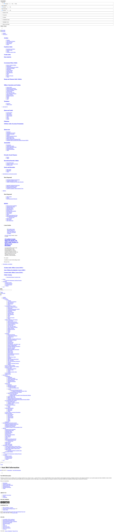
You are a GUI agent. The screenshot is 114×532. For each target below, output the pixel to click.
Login (1, 292)
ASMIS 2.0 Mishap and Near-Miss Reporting (15, 181)
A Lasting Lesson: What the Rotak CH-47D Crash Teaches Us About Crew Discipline (11, 242)
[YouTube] (6, 503)
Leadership (5, 497)
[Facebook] (4, 503)
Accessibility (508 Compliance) (9, 519)
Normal (6, 3)
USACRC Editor (8, 235)
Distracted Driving (6, 486)
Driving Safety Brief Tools (8, 485)
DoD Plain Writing (6, 523)
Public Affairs (5, 509)
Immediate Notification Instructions (13, 179)
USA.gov (4, 528)
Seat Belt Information (7, 487)
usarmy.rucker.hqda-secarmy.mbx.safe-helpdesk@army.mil (14, 511)
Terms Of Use (15, 530)
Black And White (6, 24)
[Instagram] (8, 503)
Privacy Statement (8, 530)
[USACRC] (2, 30)
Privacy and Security (7, 527)
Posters (7, 197)
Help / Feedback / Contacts (8, 507)
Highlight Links (6, 22)
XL (12, 3)
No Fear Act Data (6, 526)
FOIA (4, 524)
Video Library (9, 196)
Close (5, 26)
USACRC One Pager (7, 495)
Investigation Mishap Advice (11, 180)
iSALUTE (5, 525)
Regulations (5, 483)
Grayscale (5, 14)
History (4, 496)
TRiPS (4, 488)
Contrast (4, 17)
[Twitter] (1, 503)
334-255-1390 (14, 512)
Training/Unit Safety (7, 484)
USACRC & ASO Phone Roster (9, 508)
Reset (2, 26)
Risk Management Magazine (11, 198)
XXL (16, 3)
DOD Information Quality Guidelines (10, 521)
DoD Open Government (7, 522)
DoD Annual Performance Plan (9, 520)
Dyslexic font (5, 12)
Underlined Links (6, 19)
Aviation (9, 233)
